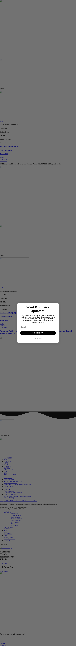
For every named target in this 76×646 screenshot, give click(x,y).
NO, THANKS (38, 338)
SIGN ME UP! (38, 333)
